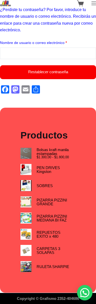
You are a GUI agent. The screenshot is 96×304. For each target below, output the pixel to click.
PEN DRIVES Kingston (48, 169)
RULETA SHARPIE (53, 267)
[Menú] (93, 3)
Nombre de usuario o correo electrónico (42, 42)
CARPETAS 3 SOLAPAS (48, 250)
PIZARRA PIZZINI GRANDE (52, 202)
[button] (84, 292)
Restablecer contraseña (48, 72)
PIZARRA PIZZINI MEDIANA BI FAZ (52, 218)
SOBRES (45, 186)
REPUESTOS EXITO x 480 (48, 234)
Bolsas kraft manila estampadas (53, 151)
